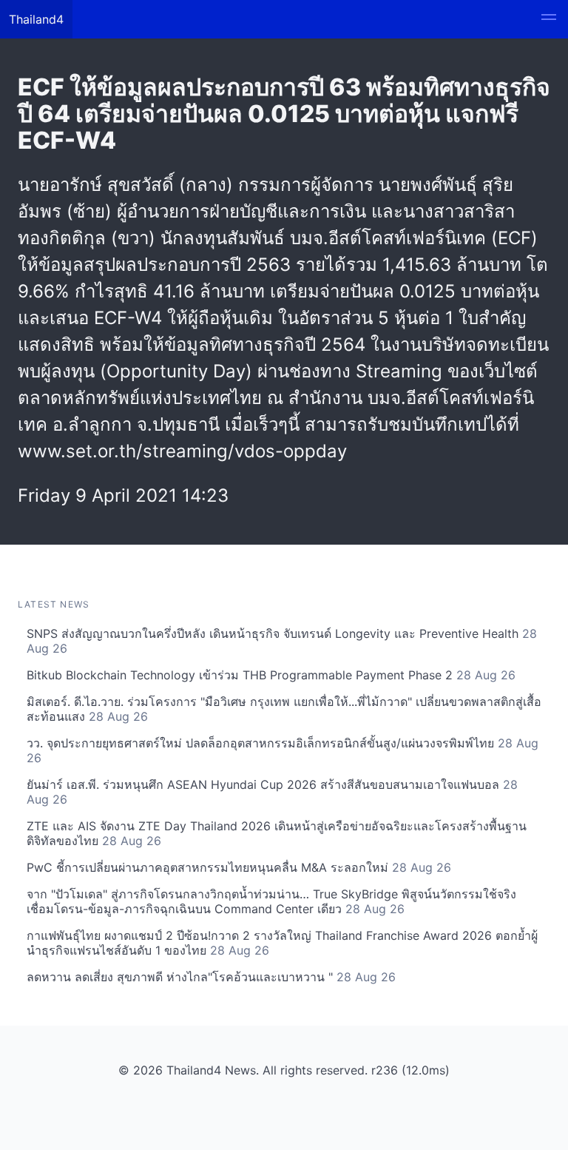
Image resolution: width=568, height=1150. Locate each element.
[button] (549, 19)
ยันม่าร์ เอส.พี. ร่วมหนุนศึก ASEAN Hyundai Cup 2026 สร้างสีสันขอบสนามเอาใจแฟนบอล (272, 792)
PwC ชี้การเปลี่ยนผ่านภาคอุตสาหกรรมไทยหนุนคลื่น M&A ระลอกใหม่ (239, 867)
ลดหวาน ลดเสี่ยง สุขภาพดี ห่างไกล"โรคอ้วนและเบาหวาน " (211, 976)
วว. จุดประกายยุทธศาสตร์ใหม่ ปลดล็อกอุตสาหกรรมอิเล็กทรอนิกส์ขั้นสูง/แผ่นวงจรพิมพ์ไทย (282, 750)
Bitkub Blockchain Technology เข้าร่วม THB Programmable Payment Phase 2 (271, 675)
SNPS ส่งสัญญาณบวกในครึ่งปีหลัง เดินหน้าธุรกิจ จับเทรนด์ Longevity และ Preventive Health (282, 641)
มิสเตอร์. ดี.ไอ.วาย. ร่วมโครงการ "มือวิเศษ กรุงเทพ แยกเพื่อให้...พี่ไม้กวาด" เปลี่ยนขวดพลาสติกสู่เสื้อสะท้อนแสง (284, 709)
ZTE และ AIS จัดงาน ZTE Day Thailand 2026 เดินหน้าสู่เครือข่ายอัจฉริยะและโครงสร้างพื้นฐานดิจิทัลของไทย (277, 833)
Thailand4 (36, 19)
